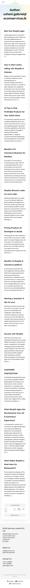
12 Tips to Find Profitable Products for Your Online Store (14, 112)
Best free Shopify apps (14, 31)
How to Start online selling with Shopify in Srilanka (14, 68)
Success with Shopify (13, 334)
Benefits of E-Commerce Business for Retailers (14, 153)
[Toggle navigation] (3, 2)
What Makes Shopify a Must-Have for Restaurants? (14, 464)
